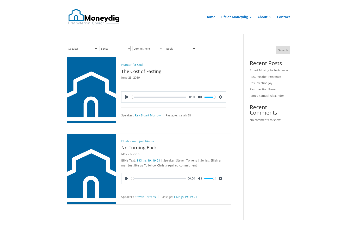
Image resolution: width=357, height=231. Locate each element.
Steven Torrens (145, 197)
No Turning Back (139, 147)
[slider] (158, 97)
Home (210, 17)
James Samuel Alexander (267, 96)
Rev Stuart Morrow (148, 115)
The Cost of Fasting (141, 71)
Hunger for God (132, 65)
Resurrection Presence (265, 77)
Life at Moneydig (234, 17)
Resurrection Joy (261, 83)
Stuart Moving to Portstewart (269, 70)
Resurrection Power (263, 89)
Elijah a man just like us (137, 141)
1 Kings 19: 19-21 (148, 160)
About (262, 17)
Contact (283, 17)
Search (283, 50)
